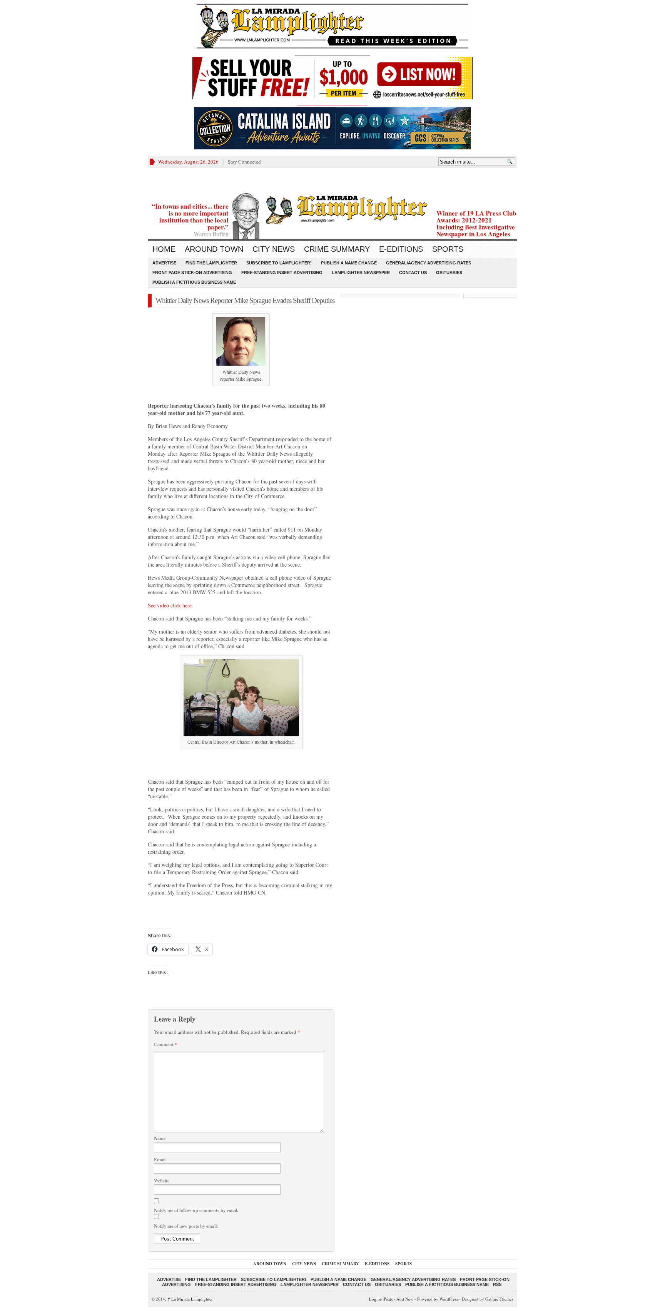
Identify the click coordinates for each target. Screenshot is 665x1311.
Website (161, 1180)
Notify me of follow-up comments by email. (196, 1210)
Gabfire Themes (499, 1299)
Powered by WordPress (437, 1299)
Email (159, 1159)
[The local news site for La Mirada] (332, 208)
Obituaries (449, 272)
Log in (375, 1299)
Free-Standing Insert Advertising (281, 272)
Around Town (214, 249)
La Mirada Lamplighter (190, 1299)
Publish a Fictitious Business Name (194, 282)
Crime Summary (337, 249)
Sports (447, 249)
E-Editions (401, 249)
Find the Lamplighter (211, 263)
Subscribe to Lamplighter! (279, 263)
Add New (404, 1299)
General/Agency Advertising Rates (428, 263)
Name (159, 1138)
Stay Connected (244, 161)
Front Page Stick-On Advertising (192, 272)
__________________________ (332, 102)
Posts (388, 1299)
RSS (497, 1284)
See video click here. (170, 605)
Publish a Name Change (349, 263)
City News (273, 249)
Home (163, 249)
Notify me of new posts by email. (186, 1226)
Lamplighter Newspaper (361, 272)
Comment (165, 1044)
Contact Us (413, 272)
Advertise (164, 263)
